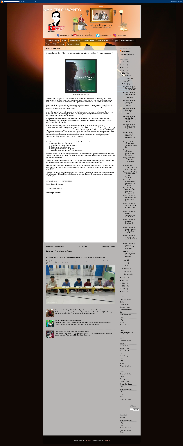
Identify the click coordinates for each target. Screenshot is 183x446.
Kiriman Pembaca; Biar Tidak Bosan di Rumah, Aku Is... (129, 206)
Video (62, 44)
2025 (124, 289)
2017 (124, 70)
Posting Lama (108, 247)
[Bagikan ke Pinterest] (71, 181)
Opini (116, 41)
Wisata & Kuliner (73, 44)
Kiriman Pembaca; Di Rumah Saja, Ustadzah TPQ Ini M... (130, 238)
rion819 (88, 440)
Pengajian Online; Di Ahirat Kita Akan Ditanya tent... (129, 160)
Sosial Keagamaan (127, 41)
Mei (125, 260)
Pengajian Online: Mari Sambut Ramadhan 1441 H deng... (129, 119)
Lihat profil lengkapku (127, 54)
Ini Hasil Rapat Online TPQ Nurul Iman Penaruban (130, 167)
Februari (127, 78)
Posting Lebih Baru (55, 247)
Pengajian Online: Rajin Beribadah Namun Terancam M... (129, 95)
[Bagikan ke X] (67, 181)
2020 (124, 73)
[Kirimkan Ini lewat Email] (63, 181)
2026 (124, 291)
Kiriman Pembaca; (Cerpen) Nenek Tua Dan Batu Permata (129, 230)
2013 (124, 62)
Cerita (64, 41)
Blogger (107, 440)
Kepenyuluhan (75, 41)
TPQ (54, 44)
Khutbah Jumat (89, 41)
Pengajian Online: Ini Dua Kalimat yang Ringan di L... (129, 127)
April (125, 84)
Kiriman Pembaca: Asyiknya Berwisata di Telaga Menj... (129, 222)
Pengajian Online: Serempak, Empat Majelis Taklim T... (129, 111)
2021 (124, 277)
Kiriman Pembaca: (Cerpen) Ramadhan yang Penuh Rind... (129, 214)
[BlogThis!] (65, 181)
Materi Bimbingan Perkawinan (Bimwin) (68, 320)
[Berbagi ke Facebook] (69, 181)
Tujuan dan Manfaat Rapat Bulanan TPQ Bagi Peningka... (130, 174)
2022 (124, 280)
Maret (126, 81)
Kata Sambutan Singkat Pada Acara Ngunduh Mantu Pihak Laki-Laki (78, 310)
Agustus (127, 268)
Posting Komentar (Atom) (63, 251)
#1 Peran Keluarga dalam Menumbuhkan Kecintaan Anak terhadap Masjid (75, 257)
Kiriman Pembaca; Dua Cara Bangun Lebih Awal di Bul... (129, 246)
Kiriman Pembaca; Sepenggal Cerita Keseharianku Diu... (130, 198)
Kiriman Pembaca (104, 41)
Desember (127, 274)
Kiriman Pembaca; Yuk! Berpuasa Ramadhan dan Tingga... (129, 182)
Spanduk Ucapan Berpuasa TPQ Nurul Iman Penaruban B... (129, 190)
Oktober (127, 271)
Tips (47, 44)
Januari (126, 75)
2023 (124, 283)
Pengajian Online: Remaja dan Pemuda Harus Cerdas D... (129, 103)
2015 (124, 67)
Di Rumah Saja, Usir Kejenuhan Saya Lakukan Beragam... (129, 254)
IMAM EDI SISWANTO (62, 10)
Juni (125, 263)
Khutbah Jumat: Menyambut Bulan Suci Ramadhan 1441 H (129, 135)
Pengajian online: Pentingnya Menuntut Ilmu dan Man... (129, 152)
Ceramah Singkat (53, 41)
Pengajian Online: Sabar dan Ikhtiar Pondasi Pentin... (129, 87)
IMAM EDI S (126, 51)
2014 (124, 64)
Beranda (83, 247)
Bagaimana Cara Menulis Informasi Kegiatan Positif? (72, 331)
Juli (125, 266)
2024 (124, 286)
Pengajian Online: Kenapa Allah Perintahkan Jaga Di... (130, 144)
